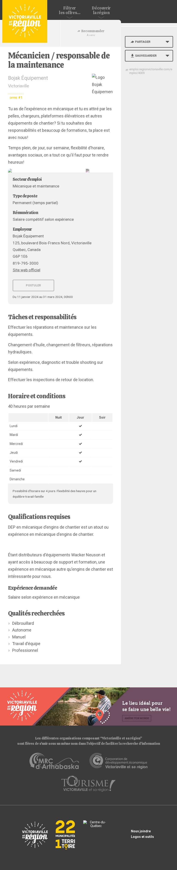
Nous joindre (141, 831)
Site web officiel (26, 270)
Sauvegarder (145, 55)
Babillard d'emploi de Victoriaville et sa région (24, 21)
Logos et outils (142, 837)
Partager (142, 41)
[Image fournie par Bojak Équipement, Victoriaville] (60, 170)
